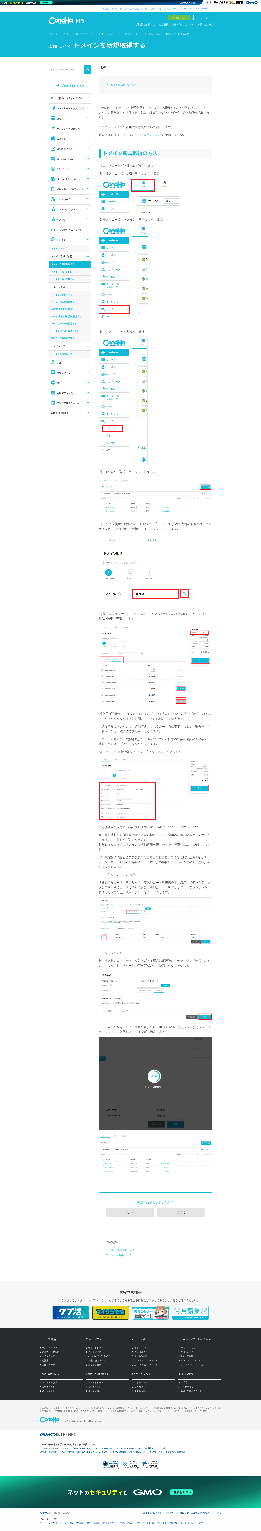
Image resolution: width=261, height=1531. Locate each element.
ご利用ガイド (142, 24)
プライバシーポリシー (155, 1411)
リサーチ (139, 1523)
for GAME (150, 8)
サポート (207, 8)
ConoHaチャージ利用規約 (87, 1408)
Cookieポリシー (175, 1411)
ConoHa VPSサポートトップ (85, 34)
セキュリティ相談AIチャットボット (151, 1448)
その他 (201, 1523)
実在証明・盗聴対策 (48, 1452)
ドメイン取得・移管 (149, 34)
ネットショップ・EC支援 (73, 1523)
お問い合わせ (204, 24)
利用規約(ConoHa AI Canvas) (178, 1408)
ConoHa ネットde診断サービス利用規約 (145, 1408)
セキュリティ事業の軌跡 (175, 1451)
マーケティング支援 (125, 1523)
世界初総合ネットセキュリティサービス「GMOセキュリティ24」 (66, 1448)
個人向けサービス (188, 1523)
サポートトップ (57, 34)
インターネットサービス (49, 1523)
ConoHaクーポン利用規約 (113, 1408)
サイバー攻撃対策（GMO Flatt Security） (129, 1452)
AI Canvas (164, 8)
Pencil (176, 8)
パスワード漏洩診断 (104, 1448)
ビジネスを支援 (92, 1523)
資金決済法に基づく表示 (91, 1411)
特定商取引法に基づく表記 (66, 1411)
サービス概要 (201, 1411)
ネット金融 (161, 1523)
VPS (114, 8)
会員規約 (44, 1408)
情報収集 (150, 1523)
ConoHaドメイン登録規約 (62, 1408)
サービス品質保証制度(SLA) (116, 1411)
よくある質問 (161, 24)
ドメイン (129, 34)
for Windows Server (131, 8)
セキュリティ (107, 1523)
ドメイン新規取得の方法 (121, 84)
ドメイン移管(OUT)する (121, 1250)
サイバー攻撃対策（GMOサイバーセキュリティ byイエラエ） (84, 1452)
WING (105, 8)
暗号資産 (173, 1523)
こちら (154, 135)
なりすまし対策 (156, 1452)
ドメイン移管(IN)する (120, 1255)
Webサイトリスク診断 (125, 1448)
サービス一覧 (191, 8)
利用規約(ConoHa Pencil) (205, 1408)
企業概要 (188, 1411)
